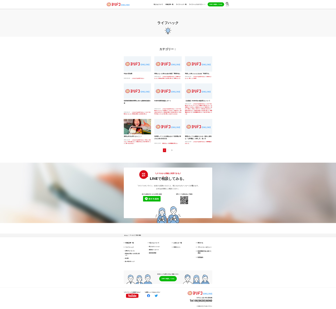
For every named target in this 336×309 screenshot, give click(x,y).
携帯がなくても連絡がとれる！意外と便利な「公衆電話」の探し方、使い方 (198, 137)
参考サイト (177, 247)
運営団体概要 (152, 253)
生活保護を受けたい (198, 112)
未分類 (127, 258)
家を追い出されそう (206, 108)
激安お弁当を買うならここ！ (133, 136)
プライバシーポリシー (205, 247)
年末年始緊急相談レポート (162, 100)
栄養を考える (139, 141)
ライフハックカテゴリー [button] (196, 4)
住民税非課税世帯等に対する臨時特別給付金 (137, 102)
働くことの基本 (192, 78)
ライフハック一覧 (181, 4)
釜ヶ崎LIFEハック (130, 261)
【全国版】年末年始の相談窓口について (197, 100)
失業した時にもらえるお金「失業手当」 (197, 73)
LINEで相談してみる (168, 278)
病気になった (177, 78)
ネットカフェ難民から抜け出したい (201, 105)
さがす (227, 5)
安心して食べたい (196, 108)
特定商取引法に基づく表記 (205, 252)
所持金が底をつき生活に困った (165, 78)
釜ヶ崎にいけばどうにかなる (170, 114)
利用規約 (200, 257)
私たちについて (158, 4)
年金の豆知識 (128, 73)
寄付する (200, 243)
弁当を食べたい (131, 141)
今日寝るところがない (168, 110)
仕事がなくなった (199, 107)
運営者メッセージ (154, 249)
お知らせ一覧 (178, 243)
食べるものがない (130, 143)
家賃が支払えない (189, 110)
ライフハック (129, 247)
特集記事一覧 (169, 4)
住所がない (176, 110)
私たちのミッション (154, 246)
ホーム (126, 235)
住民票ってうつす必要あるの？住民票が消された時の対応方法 (167, 137)
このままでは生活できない (138, 78)
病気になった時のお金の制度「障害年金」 (167, 73)
